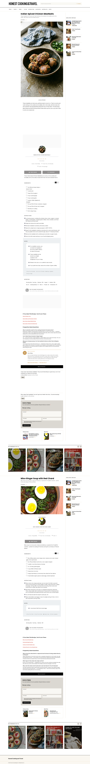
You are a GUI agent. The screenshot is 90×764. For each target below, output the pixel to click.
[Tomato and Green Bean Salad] (68, 53)
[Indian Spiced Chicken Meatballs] (31, 713)
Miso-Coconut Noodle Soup (28, 639)
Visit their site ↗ (43, 362)
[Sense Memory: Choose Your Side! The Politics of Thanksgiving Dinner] (31, 435)
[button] (42, 366)
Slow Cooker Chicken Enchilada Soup (30, 323)
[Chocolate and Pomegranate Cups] (35, 460)
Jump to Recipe (41, 99)
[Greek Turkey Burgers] (68, 31)
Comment (25, 411)
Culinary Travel (74, 25)
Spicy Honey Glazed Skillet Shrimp (29, 321)
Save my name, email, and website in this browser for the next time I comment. (32, 422)
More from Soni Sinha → (33, 362)
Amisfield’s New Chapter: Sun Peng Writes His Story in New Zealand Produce (77, 23)
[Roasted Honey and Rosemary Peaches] (68, 46)
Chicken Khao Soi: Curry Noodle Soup (30, 647)
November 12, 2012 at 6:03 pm (29, 396)
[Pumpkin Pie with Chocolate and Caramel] (73, 737)
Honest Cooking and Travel (15, 758)
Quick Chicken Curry (27, 316)
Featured (73, 30)
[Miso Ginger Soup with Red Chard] (52, 435)
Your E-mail (45, 418)
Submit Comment (26, 425)
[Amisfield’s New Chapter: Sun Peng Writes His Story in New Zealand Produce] (68, 23)
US (55, 182)
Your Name (25, 418)
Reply (23, 377)
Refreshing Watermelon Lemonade (76, 37)
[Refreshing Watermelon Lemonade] (68, 38)
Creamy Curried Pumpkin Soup (28, 644)
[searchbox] (58, 3)
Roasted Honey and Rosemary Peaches (76, 45)
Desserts (73, 46)
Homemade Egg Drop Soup (28, 642)
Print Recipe (33, 172)
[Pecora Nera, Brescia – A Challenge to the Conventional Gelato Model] (73, 460)
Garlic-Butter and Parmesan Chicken (30, 318)
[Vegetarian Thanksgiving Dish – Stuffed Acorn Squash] (54, 460)
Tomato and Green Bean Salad (76, 52)
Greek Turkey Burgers (76, 29)
